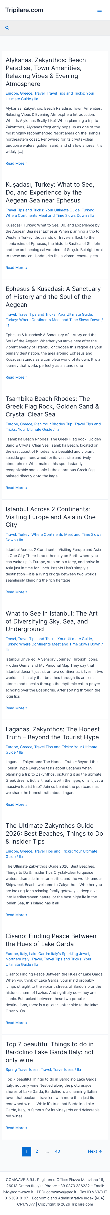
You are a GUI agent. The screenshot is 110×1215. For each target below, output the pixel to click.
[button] (7, 28)
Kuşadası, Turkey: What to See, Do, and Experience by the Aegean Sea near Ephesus (50, 192)
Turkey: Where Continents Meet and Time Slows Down (53, 319)
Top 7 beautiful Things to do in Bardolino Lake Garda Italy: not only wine (50, 1052)
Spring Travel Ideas (22, 1069)
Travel (39, 93)
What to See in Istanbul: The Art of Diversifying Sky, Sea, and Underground (52, 621)
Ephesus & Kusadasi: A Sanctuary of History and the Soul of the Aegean (53, 296)
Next (95, 1151)
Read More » (16, 163)
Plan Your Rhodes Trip (53, 424)
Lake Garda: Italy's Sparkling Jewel (59, 953)
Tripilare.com (24, 10)
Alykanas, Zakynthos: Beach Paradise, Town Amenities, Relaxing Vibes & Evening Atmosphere (46, 71)
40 (57, 1151)
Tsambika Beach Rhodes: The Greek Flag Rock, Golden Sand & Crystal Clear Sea (52, 406)
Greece (26, 93)
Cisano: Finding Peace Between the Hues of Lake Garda (51, 940)
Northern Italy (17, 959)
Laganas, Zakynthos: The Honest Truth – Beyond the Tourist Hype (53, 733)
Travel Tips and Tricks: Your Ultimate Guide (43, 210)
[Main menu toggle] (99, 10)
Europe (12, 93)
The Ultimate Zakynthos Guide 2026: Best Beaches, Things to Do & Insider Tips (54, 833)
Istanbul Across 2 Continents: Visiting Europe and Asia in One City (51, 517)
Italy (23, 953)
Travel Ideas (63, 1069)
